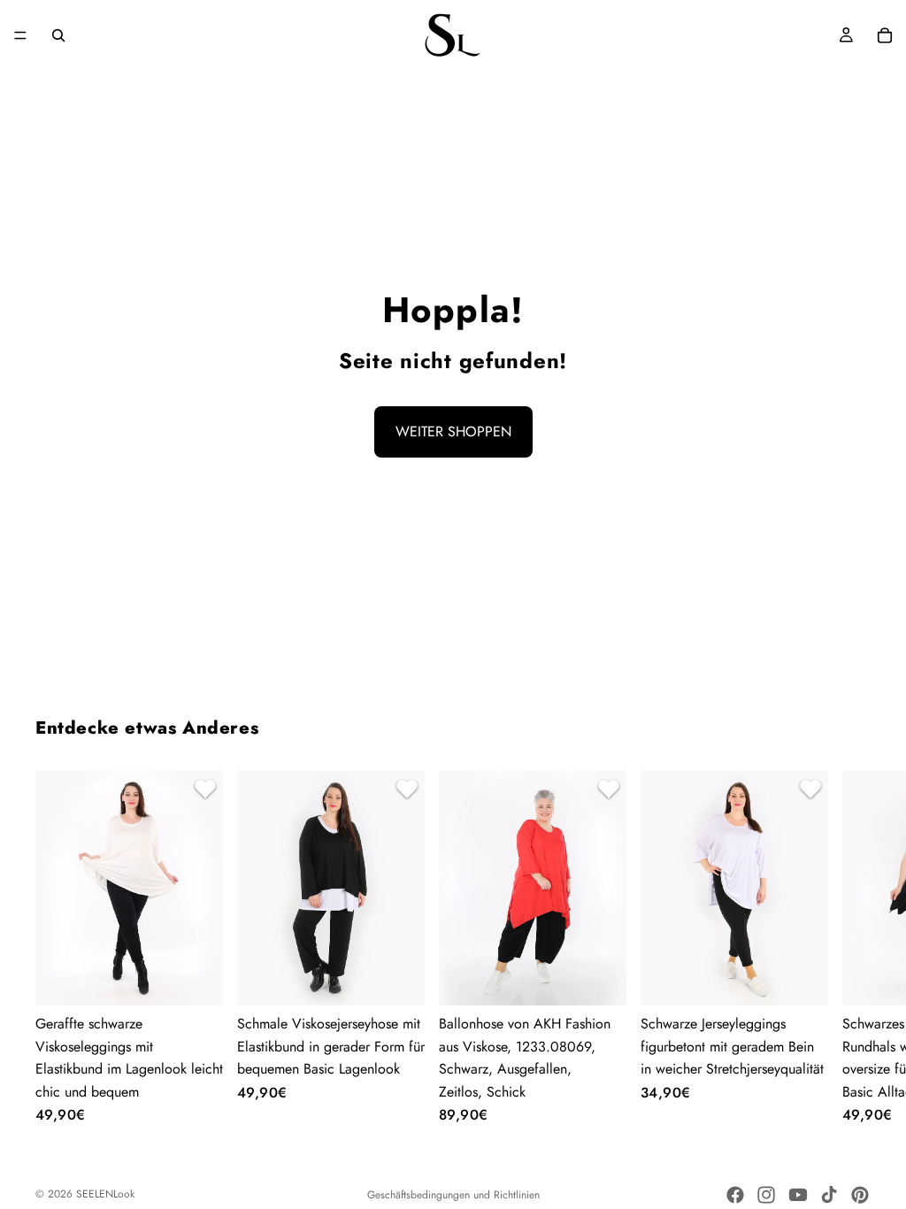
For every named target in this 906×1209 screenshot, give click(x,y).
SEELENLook (105, 1194)
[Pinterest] (860, 1194)
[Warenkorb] (884, 35)
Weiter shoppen (453, 431)
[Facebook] (735, 1194)
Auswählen (210, 977)
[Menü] (20, 35)
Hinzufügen (614, 977)
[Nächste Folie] (849, 947)
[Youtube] (798, 1194)
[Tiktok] (829, 1194)
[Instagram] (766, 1194)
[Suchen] (58, 35)
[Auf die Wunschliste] (203, 791)
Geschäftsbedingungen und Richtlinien (453, 1195)
